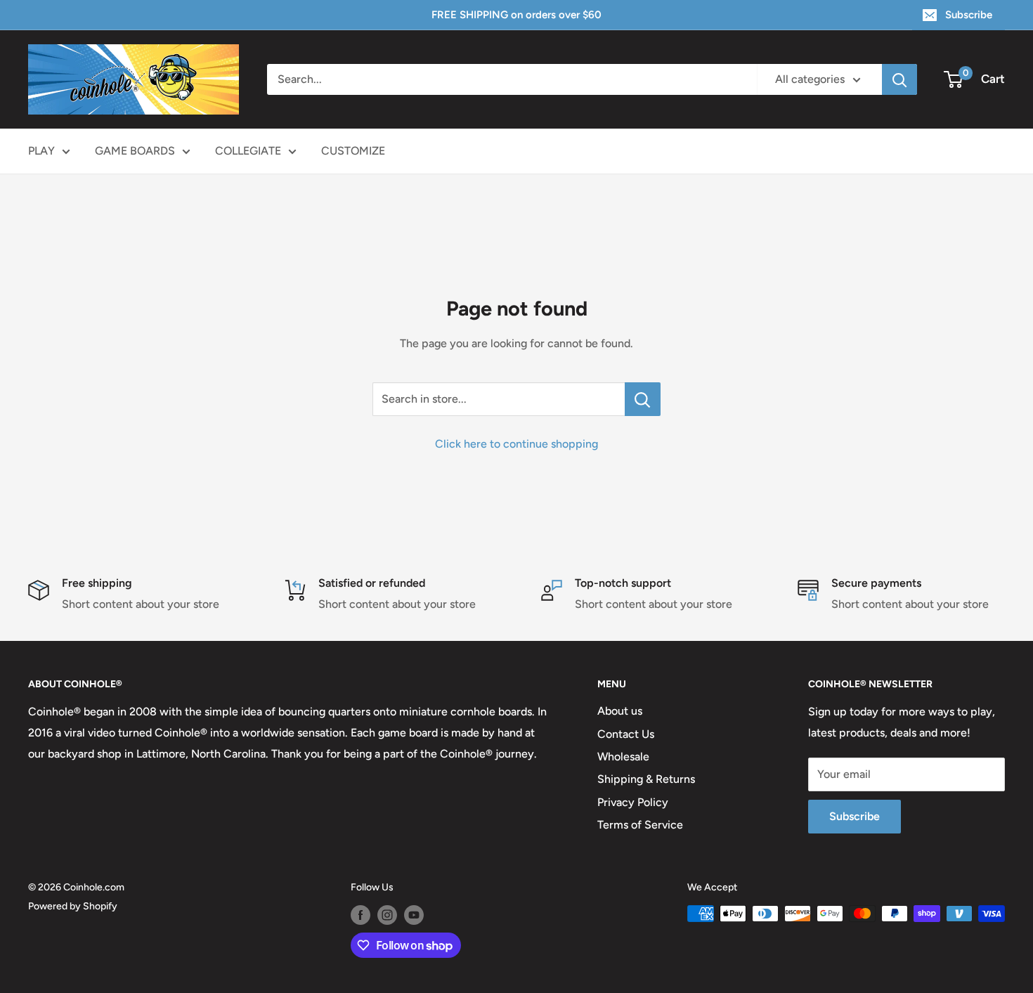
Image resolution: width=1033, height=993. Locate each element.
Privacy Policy (632, 802)
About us (619, 711)
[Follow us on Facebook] (360, 915)
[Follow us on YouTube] (414, 915)
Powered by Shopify (72, 906)
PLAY (41, 150)
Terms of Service (640, 824)
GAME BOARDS (135, 150)
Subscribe (968, 14)
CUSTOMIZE (353, 150)
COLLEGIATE (248, 150)
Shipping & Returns (646, 779)
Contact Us (625, 734)
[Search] (899, 79)
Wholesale (623, 756)
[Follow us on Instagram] (387, 915)
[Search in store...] (643, 399)
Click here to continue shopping (516, 443)
